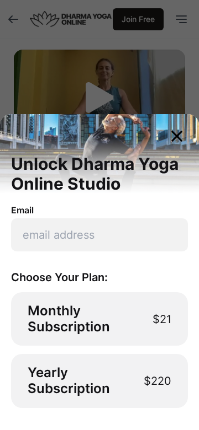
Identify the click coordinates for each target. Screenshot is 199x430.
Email (22, 210)
